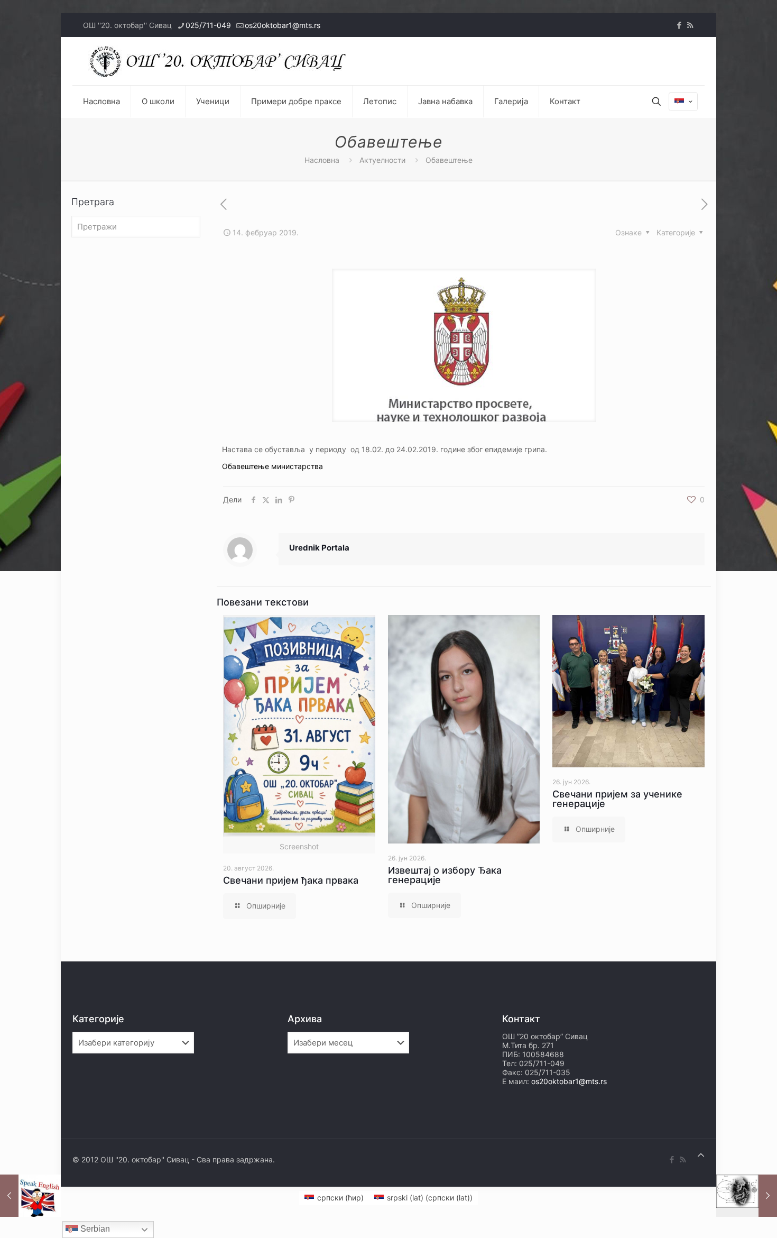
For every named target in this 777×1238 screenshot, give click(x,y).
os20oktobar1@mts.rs (282, 25)
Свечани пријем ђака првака (290, 880)
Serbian (94, 1228)
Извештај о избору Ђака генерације (445, 875)
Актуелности (382, 159)
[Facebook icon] (679, 25)
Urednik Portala (319, 548)
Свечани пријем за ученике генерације (617, 798)
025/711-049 (208, 25)
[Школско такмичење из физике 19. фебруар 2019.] (746, 1196)
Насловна (321, 159)
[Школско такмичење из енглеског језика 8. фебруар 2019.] (30, 1196)
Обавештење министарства (272, 466)
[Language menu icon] (683, 101)
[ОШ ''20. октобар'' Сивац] (220, 61)
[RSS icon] (690, 25)
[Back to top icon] (701, 1154)
